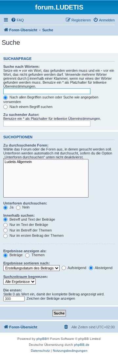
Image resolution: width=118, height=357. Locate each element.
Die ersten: (12, 290)
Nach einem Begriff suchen (30, 107)
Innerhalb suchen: (19, 215)
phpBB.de (81, 344)
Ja (11, 207)
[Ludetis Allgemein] (46, 162)
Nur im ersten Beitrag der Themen (36, 235)
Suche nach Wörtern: (21, 67)
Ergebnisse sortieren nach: (26, 263)
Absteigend (103, 268)
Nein (25, 207)
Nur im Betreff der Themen (30, 230)
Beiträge (16, 255)
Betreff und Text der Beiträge (32, 219)
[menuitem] (17, 20)
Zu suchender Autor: (21, 115)
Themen (37, 255)
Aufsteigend (76, 268)
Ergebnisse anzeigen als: (25, 251)
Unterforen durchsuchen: (25, 203)
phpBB (41, 339)
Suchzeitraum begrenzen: (25, 277)
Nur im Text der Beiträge (28, 225)
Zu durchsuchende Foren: (26, 145)
